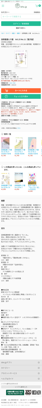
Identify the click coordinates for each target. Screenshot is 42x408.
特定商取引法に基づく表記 (9, 402)
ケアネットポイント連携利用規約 (28, 402)
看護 (18, 33)
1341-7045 (12, 83)
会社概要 (3, 400)
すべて (8, 33)
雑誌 (13, 33)
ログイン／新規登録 (21, 23)
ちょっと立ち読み (21, 96)
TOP (2, 33)
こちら (18, 128)
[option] (6, 146)
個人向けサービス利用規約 (28, 400)
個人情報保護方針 (13, 400)
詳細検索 (37, 12)
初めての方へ (20, 28)
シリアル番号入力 (21, 387)
